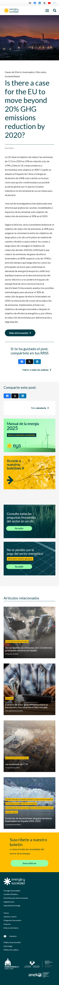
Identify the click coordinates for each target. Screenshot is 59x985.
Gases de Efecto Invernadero (20, 72)
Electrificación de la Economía (16, 898)
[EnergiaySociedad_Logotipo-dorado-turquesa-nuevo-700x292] (11, 11)
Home (6, 913)
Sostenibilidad (12, 76)
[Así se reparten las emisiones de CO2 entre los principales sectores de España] (29, 632)
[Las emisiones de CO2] (29, 746)
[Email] (30, 3)
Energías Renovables (12, 891)
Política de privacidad (12, 942)
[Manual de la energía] (29, 435)
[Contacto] (6, 936)
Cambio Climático (11, 894)
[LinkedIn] (39, 3)
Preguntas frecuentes (12, 920)
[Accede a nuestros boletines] (29, 478)
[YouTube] (49, 3)
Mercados (41, 72)
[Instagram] (54, 3)
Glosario (7, 924)
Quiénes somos (10, 916)
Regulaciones (9, 902)
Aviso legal (8, 946)
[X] (44, 3)
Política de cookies (11, 950)
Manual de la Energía (12, 905)
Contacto (12, 936)
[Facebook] (34, 3)
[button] (47, 10)
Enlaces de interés (11, 928)
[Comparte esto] (21, 361)
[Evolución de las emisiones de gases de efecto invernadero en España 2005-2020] (29, 803)
